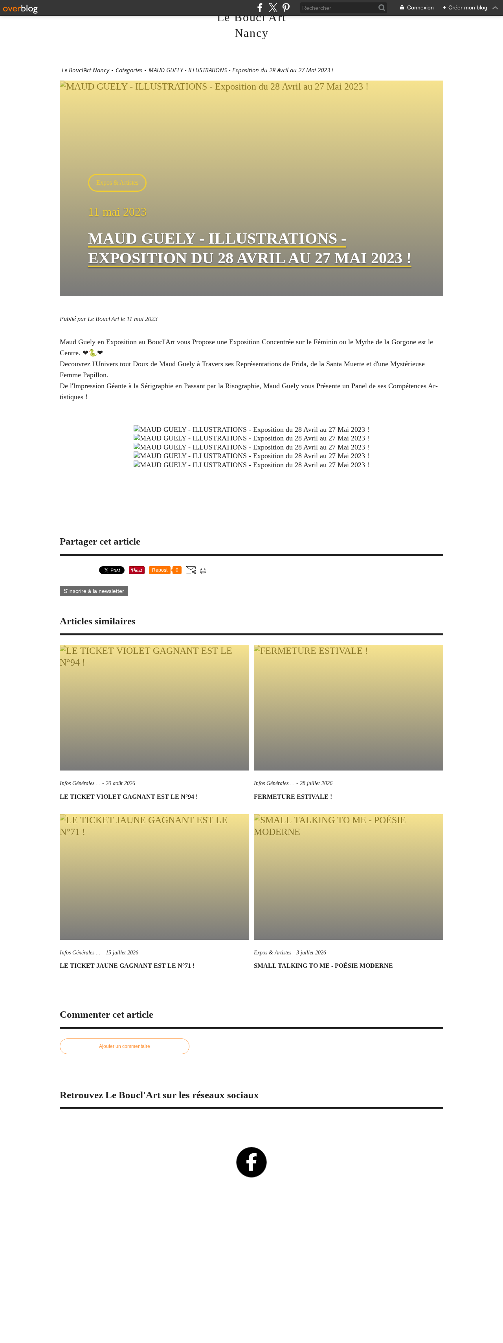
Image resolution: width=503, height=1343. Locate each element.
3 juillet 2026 (311, 953)
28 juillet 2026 (316, 783)
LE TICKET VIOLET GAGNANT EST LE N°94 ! (129, 796)
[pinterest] (286, 7)
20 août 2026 (120, 783)
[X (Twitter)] (273, 7)
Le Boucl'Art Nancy (85, 70)
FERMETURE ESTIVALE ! (293, 796)
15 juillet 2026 (122, 953)
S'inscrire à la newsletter (94, 591)
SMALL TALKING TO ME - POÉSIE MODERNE (323, 965)
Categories (129, 70)
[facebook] (260, 7)
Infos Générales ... (80, 783)
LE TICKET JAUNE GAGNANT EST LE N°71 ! (127, 965)
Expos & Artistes (117, 182)
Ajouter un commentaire (124, 1046)
